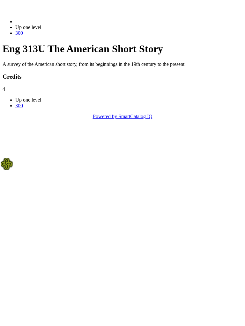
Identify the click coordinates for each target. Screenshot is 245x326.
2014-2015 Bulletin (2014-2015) (48, 21)
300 (19, 33)
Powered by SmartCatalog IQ (122, 116)
